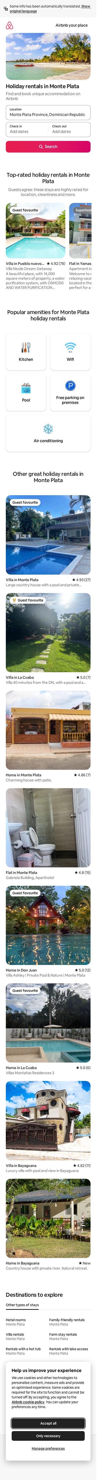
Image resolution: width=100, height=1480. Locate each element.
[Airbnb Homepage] (9, 25)
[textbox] (27, 132)
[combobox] (48, 115)
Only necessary (48, 1436)
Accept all (48, 1423)
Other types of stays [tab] (22, 1305)
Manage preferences (48, 1448)
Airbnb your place (72, 25)
